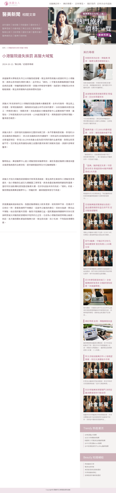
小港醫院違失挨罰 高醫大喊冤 (17, 48)
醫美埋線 (6, 28)
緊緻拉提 (6, 32)
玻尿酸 (15, 25)
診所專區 (79, 3)
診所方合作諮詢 (104, 3)
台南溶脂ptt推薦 (91, 435)
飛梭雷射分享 (89, 464)
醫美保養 (37, 32)
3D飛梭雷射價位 (90, 472)
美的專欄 (67, 3)
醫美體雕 (37, 28)
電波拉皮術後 (89, 467)
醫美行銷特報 (20, 36)
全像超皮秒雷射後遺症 (93, 475)
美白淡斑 (26, 28)
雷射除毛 (34, 25)
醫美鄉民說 (7, 36)
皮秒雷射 (6, 25)
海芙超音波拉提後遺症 (93, 469)
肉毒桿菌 (16, 28)
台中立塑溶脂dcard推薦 (93, 443)
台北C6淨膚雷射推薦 (92, 437)
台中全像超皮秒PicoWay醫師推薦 (97, 446)
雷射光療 (26, 32)
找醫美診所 (54, 3)
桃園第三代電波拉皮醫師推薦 (95, 440)
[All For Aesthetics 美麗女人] (12, 3)
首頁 (3, 48)
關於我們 (91, 3)
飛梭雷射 (24, 25)
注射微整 (16, 32)
